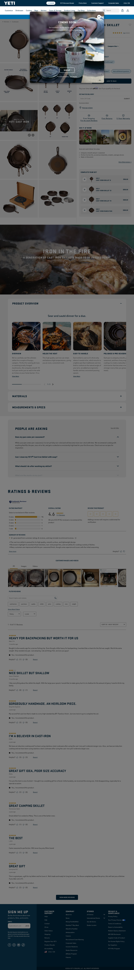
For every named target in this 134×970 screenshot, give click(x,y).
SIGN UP (67, 70)
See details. (73, 76)
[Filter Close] (99, 17)
